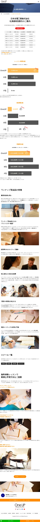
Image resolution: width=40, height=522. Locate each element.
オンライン (21, 363)
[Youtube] (24, 509)
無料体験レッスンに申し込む (20, 476)
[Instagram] (15, 509)
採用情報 (13, 513)
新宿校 (3, 363)
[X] (20, 509)
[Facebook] (22, 509)
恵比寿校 (14, 363)
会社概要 (9, 513)
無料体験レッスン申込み (30, 520)
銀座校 (9, 363)
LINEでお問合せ (10, 520)
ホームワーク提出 (23, 513)
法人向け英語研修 (4, 513)
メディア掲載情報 (35, 513)
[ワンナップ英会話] (4, 1)
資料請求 (17, 513)
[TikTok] (18, 509)
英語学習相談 (29, 513)
